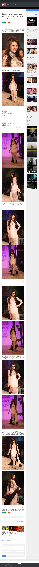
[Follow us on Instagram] (30, 564)
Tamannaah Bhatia (30, 32)
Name (3, 550)
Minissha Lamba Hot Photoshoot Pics (31, 72)
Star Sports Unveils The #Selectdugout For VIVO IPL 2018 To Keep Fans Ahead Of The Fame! (32, 104)
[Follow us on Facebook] (33, 564)
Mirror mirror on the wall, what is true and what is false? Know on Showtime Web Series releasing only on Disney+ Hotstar (32, 46)
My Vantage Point (29, 117)
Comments (4, 540)
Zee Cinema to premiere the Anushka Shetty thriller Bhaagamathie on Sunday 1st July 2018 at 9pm (32, 61)
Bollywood (4, 10)
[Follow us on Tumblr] (34, 564)
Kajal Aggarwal (30, 31)
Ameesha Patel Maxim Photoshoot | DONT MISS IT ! (12, 533)
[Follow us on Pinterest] (32, 564)
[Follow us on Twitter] (31, 564)
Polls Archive (28, 35)
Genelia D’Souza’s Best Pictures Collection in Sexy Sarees (20, 533)
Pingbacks (9, 540)
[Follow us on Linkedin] (35, 564)
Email (14, 550)
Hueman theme (10, 565)
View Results (32, 34)
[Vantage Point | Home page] (4, 4)
